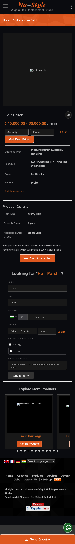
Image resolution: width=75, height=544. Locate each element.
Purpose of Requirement (20, 338)
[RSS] (57, 479)
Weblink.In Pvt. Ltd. (45, 497)
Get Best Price (19, 139)
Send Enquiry (39, 539)
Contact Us (30, 479)
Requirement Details (18, 358)
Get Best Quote (29, 443)
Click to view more (14, 191)
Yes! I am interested (38, 258)
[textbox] (42, 132)
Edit (64, 132)
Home (6, 20)
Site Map (46, 479)
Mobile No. (13, 310)
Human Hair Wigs (29, 436)
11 (54, 451)
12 (57, 451)
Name (11, 281)
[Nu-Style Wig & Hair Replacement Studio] (32, 6)
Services (52, 475)
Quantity (12, 324)
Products (18, 20)
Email (10, 296)
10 (50, 451)
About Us (22, 475)
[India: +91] (13, 317)
